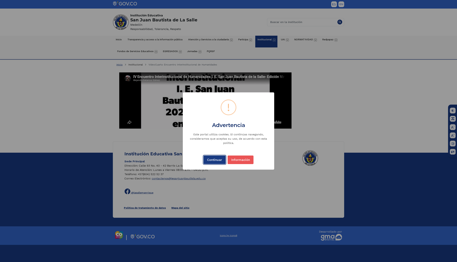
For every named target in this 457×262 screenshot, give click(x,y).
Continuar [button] (214, 160)
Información (240, 160)
